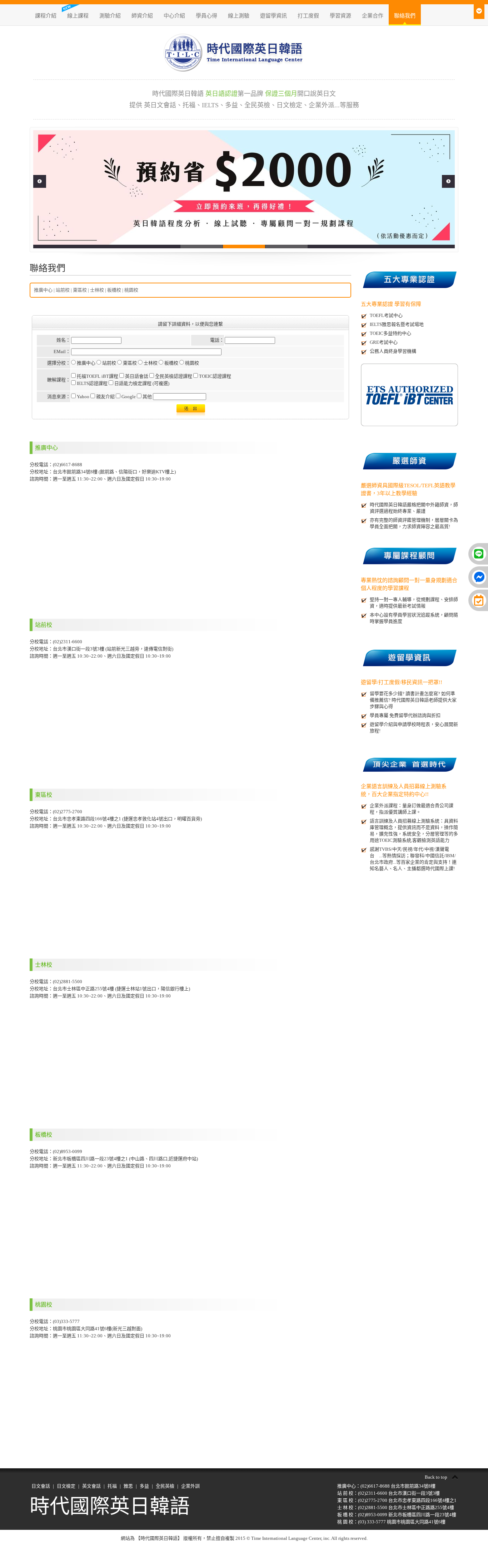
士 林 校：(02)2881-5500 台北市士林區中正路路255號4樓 (395, 1507)
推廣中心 (43, 290)
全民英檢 (165, 1486)
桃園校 (131, 290)
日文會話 (40, 1486)
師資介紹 (142, 16)
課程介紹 (45, 16)
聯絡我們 (404, 16)
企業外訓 (190, 1486)
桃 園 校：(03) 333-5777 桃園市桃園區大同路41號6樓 (391, 1521)
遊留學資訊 (273, 16)
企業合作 (372, 16)
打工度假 (308, 16)
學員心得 (206, 16)
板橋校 (114, 290)
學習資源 (340, 16)
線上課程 (78, 16)
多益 (144, 1486)
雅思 (128, 1486)
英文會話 (91, 1486)
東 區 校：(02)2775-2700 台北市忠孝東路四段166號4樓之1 (397, 1500)
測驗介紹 (110, 16)
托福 (112, 1486)
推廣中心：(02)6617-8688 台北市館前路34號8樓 (386, 1486)
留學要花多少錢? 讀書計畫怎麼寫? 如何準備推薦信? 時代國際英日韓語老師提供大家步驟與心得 (413, 700)
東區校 (80, 290)
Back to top (436, 1477)
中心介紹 (174, 16)
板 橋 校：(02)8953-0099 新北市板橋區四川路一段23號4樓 (396, 1514)
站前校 (63, 290)
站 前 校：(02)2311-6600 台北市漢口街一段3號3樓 (388, 1493)
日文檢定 (66, 1486)
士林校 (97, 290)
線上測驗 (238, 16)
